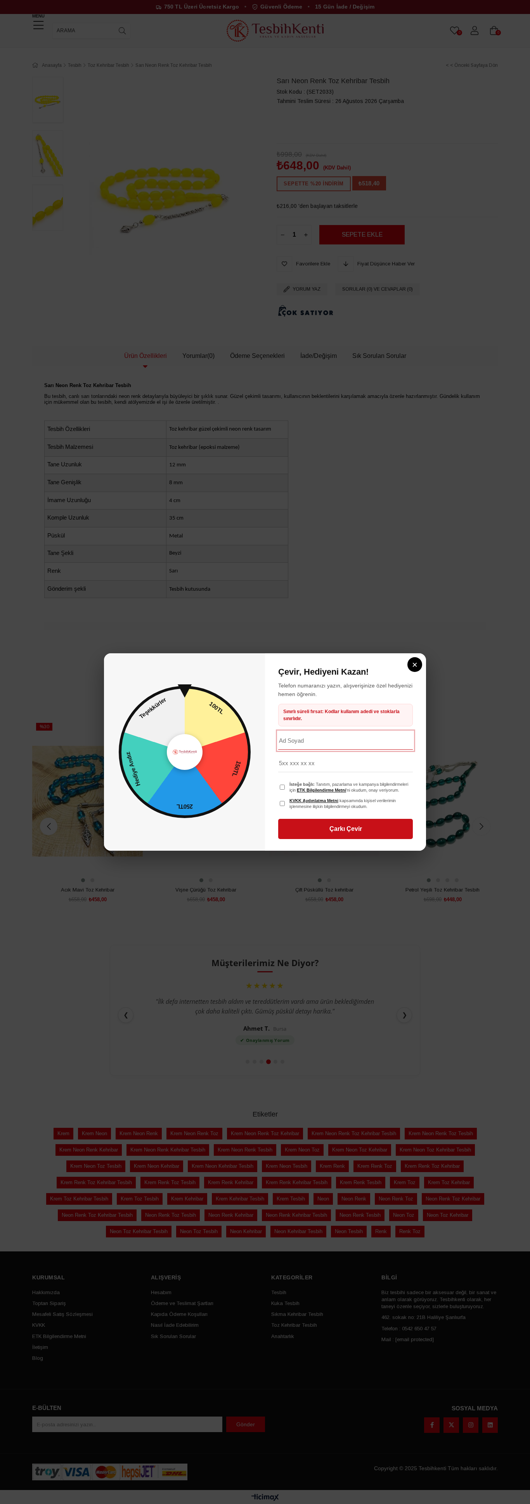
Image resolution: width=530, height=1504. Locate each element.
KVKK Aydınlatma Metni (313, 800)
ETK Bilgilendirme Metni (321, 790)
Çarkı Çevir (345, 828)
